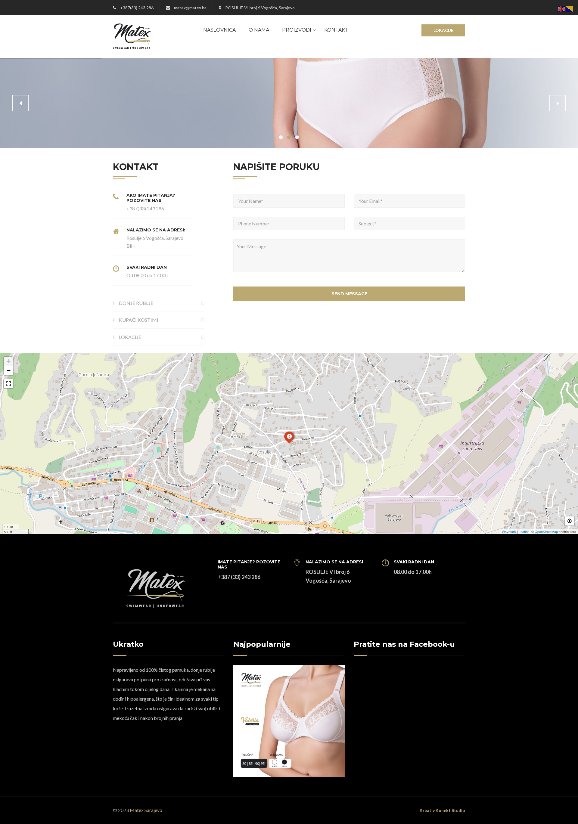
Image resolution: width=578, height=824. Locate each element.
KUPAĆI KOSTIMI (138, 320)
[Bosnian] (569, 8)
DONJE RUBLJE (136, 303)
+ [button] (9, 361)
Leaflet (524, 531)
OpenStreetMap (546, 531)
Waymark (509, 531)
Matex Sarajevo (146, 810)
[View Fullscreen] (8, 383)
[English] (562, 8)
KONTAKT (336, 30)
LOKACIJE (443, 30)
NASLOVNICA (219, 30)
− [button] (9, 370)
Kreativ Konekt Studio (442, 810)
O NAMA (259, 30)
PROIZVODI (296, 30)
